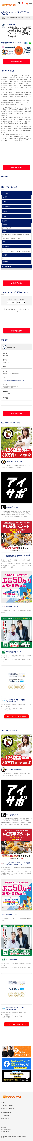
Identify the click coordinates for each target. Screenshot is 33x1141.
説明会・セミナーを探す (8, 1108)
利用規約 (3, 1127)
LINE (30, 43)
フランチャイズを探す (7, 1105)
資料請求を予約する (16, 61)
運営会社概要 (5, 1131)
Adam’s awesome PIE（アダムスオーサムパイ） (12, 42)
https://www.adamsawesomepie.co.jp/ (13, 380)
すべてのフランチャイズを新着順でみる (16, 716)
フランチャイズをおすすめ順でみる (16, 1024)
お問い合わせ (5, 1118)
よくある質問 (5, 1115)
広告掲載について (6, 1112)
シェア (25, 43)
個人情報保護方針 (6, 1129)
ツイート (27, 43)
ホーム (3, 1102)
